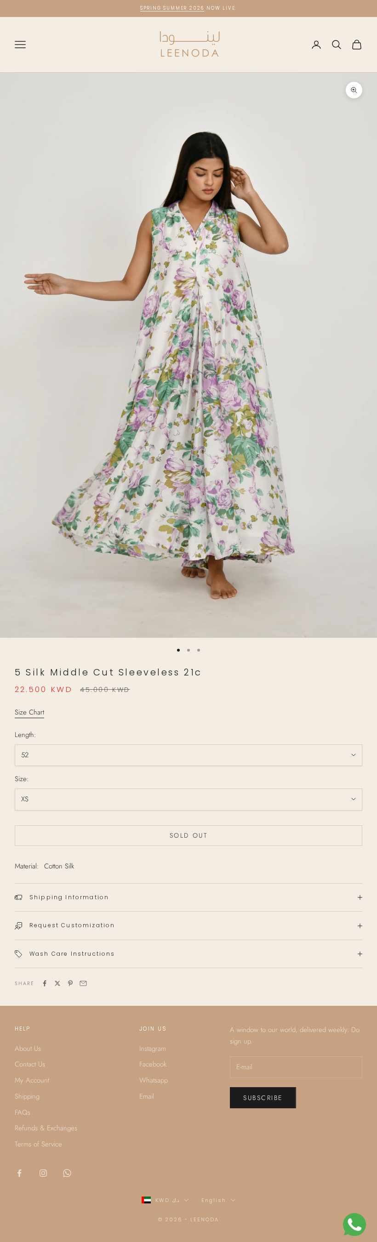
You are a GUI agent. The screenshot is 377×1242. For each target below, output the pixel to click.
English (213, 1200)
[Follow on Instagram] (43, 1173)
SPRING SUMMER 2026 (172, 8)
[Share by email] (83, 983)
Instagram (152, 1049)
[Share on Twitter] (57, 983)
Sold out (188, 835)
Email (146, 1096)
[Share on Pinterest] (70, 983)
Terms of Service (38, 1144)
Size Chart (29, 712)
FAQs (22, 1112)
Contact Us (30, 1064)
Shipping (27, 1096)
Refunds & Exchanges (46, 1128)
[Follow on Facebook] (19, 1173)
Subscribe (263, 1097)
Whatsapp (153, 1080)
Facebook (152, 1064)
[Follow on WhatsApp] (67, 1173)
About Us (28, 1049)
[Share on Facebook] (44, 983)
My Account (32, 1080)
